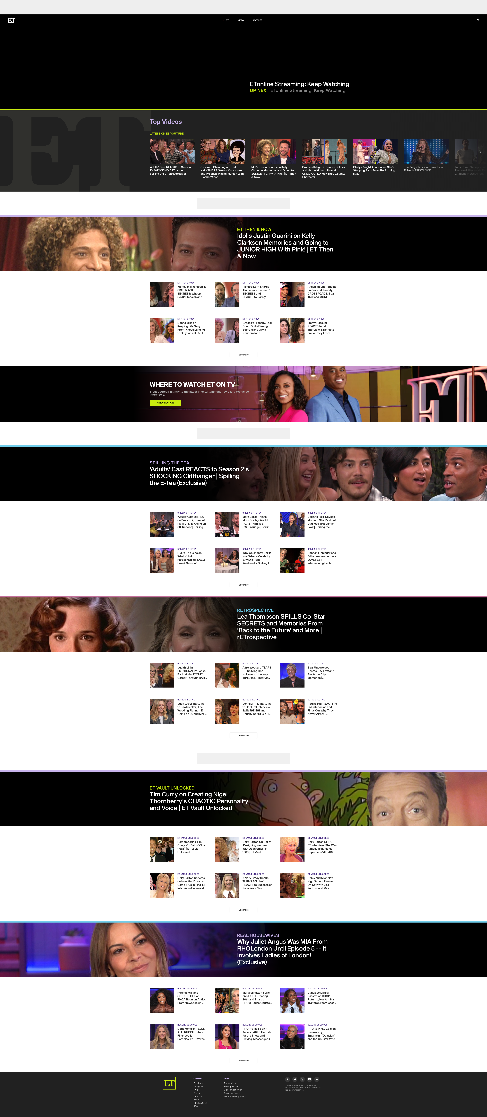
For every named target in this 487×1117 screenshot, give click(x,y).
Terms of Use (230, 1083)
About (197, 1099)
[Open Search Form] (478, 20)
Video (241, 20)
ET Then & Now (254, 229)
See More (244, 354)
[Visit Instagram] (302, 1080)
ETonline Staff (200, 1103)
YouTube (198, 1093)
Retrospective (255, 610)
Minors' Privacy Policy (235, 1096)
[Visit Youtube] (309, 1079)
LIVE (227, 20)
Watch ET (258, 20)
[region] (73, 67)
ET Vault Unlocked (172, 788)
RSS (196, 1106)
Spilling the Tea (169, 463)
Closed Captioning (233, 1089)
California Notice (232, 1093)
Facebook (198, 1083)
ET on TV (198, 1096)
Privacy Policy (231, 1086)
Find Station (165, 403)
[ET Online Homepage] (11, 20)
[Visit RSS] (316, 1080)
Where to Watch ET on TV (192, 384)
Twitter (197, 1089)
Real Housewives (258, 935)
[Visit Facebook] (287, 1080)
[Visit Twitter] (294, 1080)
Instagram (198, 1086)
